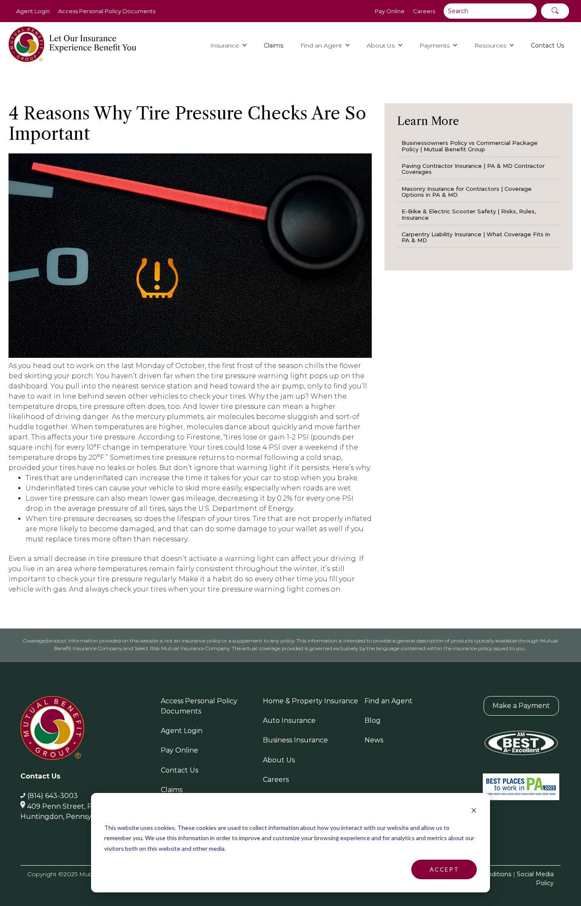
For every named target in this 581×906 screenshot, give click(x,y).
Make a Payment (521, 706)
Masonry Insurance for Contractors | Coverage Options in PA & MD (467, 191)
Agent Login (33, 11)
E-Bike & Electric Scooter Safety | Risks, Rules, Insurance (469, 214)
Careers (424, 11)
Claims (171, 790)
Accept (444, 869)
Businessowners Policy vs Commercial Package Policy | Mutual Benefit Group (470, 145)
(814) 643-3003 (52, 796)
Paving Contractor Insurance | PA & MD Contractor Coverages (473, 168)
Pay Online (389, 11)
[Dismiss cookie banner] (474, 811)
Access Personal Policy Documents (106, 11)
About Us (279, 760)
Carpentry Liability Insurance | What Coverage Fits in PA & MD (476, 237)
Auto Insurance (289, 720)
